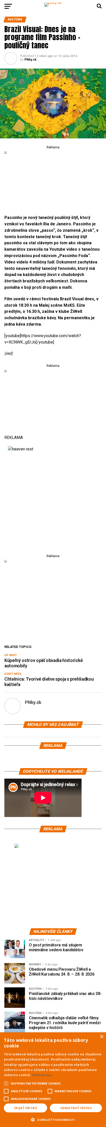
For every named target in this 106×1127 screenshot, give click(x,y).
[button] (53, 1119)
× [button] (101, 1037)
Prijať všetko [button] (25, 1108)
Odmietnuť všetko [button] (76, 1108)
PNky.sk (30, 59)
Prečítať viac (42, 1075)
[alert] (53, 1079)
